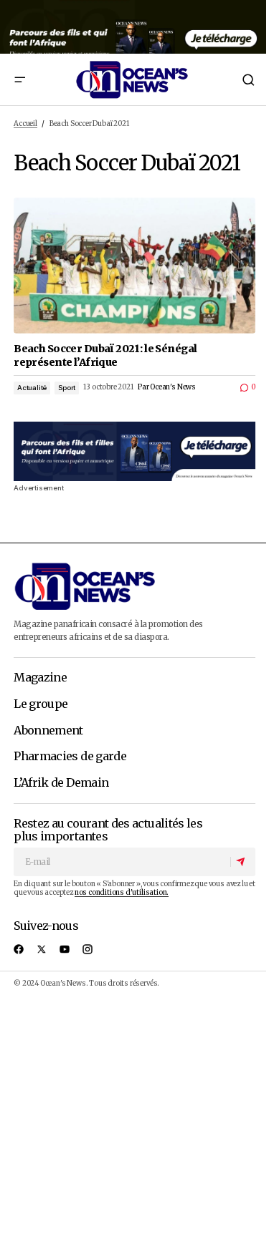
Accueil (25, 124)
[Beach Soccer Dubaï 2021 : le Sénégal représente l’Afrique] (134, 265)
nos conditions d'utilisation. (122, 892)
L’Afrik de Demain (61, 783)
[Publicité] (134, 27)
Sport (66, 388)
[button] (19, 79)
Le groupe (40, 704)
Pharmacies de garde (70, 756)
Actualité (32, 388)
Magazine (40, 677)
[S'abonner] (242, 861)
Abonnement (48, 730)
